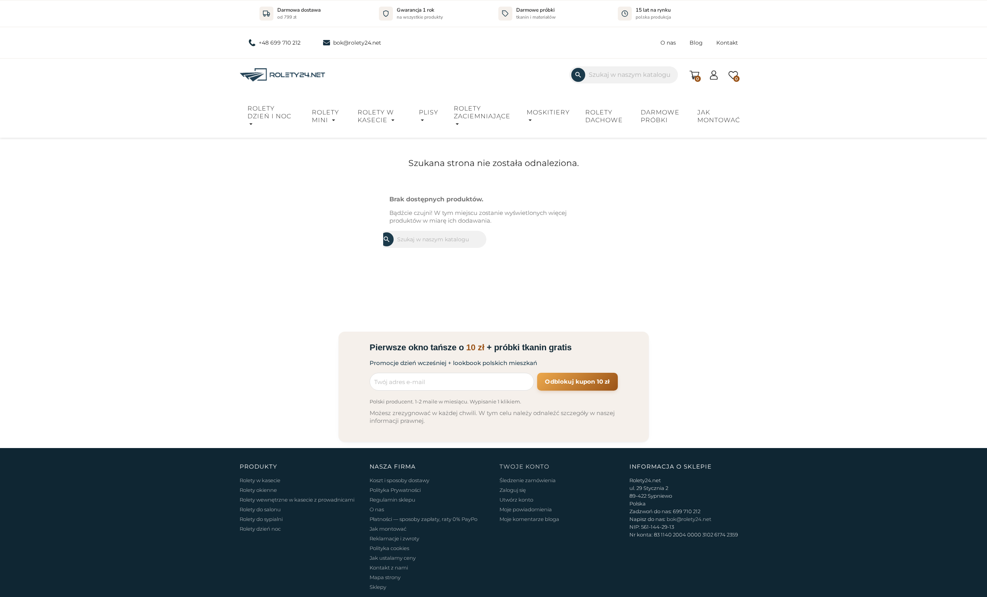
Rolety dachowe (604, 116)
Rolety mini (325, 116)
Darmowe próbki (660, 116)
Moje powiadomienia (526, 509)
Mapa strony (385, 577)
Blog (696, 42)
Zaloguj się (513, 490)
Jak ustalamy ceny (393, 558)
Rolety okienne (258, 490)
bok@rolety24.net (357, 42)
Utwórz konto (516, 500)
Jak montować (718, 116)
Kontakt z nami (389, 567)
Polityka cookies (389, 548)
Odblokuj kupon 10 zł (577, 381)
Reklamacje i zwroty (394, 538)
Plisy (428, 112)
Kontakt (727, 42)
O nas (668, 42)
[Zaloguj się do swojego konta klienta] (714, 74)
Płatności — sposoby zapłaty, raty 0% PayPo (423, 519)
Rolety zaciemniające (482, 112)
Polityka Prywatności (395, 490)
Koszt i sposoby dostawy (399, 480)
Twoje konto (525, 466)
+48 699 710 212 (280, 42)
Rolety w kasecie (376, 116)
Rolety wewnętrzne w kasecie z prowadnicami (297, 500)
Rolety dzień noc (260, 529)
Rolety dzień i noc (269, 112)
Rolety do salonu (260, 509)
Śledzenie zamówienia (528, 480)
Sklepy (378, 587)
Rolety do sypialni (261, 519)
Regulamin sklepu (392, 500)
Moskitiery (548, 112)
